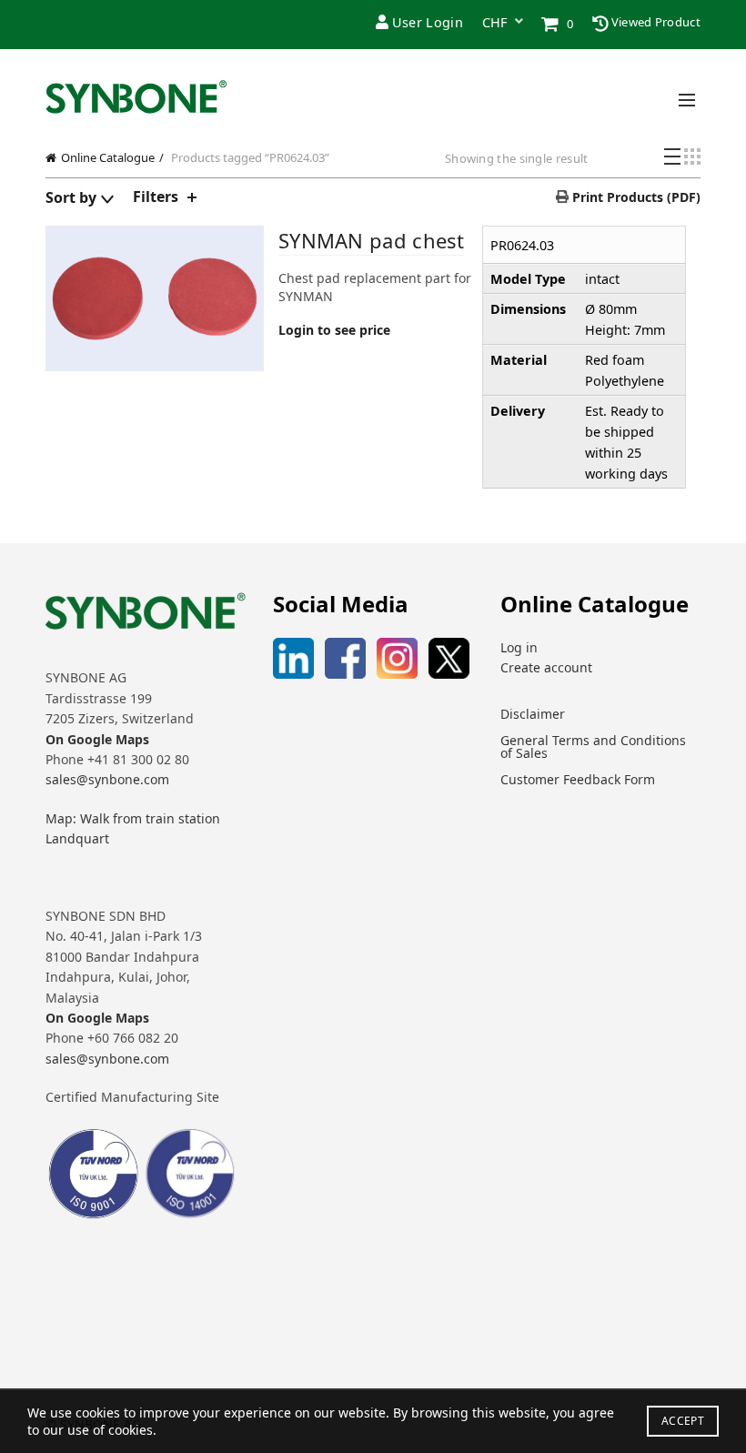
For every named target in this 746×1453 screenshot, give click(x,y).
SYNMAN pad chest (371, 240)
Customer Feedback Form (577, 779)
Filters (155, 196)
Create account (546, 667)
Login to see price (334, 329)
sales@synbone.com (107, 779)
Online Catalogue (108, 157)
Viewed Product (655, 22)
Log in (519, 647)
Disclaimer (532, 713)
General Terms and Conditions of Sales (593, 747)
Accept (682, 1420)
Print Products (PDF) (635, 197)
